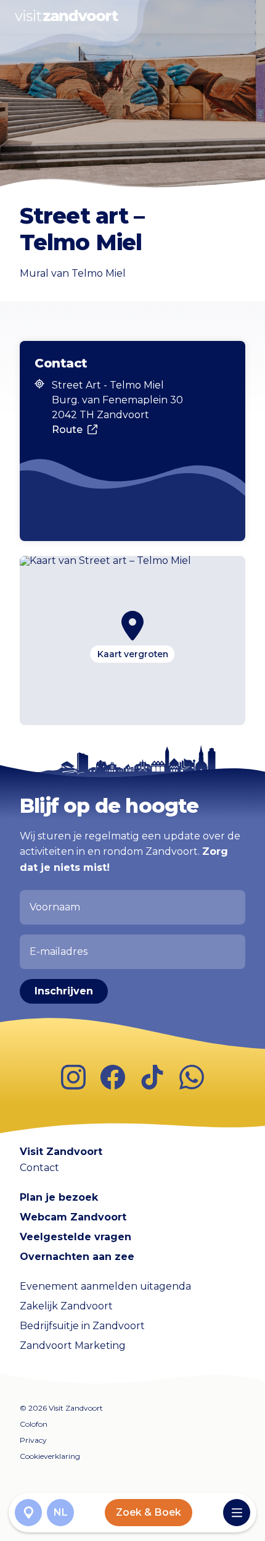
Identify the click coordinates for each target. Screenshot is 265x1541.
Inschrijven (64, 991)
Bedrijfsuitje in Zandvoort (82, 1326)
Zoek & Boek (148, 1512)
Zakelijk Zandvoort (66, 1306)
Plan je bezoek (59, 1197)
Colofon (33, 1424)
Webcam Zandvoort (73, 1217)
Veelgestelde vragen (75, 1237)
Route (67, 429)
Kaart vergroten (132, 654)
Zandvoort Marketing (73, 1345)
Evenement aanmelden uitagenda (105, 1286)
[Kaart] (28, 1512)
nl (61, 1512)
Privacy (33, 1440)
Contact (39, 1168)
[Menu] (236, 1512)
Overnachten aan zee (77, 1256)
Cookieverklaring (50, 1456)
